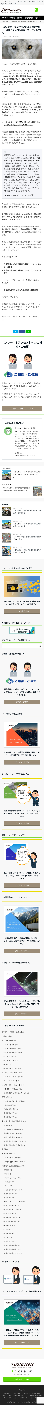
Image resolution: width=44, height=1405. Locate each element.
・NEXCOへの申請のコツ (12, 1089)
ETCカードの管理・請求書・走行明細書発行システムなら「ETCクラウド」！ (22, 18)
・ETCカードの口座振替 (12, 1158)
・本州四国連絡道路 (11, 1205)
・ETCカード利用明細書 (12, 1049)
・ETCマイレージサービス (13, 1077)
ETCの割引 (8, 1097)
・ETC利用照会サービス (12, 1053)
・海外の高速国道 (10, 1213)
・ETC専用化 (8, 1182)
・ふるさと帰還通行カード (13, 1190)
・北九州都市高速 (10, 1194)
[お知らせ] (7, 1036)
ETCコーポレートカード (13, 1085)
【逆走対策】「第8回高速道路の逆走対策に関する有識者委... (27, 551)
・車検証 (7, 1064)
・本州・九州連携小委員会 (13, 1137)
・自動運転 (8, 1229)
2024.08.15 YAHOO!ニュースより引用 (18, 195)
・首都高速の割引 (10, 1117)
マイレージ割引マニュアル (16, 1396)
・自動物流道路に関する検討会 (14, 1141)
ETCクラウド (16, 1393)
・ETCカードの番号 (10, 1045)
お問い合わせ (12, 1398)
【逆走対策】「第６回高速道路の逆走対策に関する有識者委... (27, 512)
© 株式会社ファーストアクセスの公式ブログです (22, 1402)
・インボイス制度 (10, 1056)
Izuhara (17, 37)
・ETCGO (7, 1170)
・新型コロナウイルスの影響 (14, 1202)
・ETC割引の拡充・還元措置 (14, 1101)
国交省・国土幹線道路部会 (14, 1121)
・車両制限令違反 (10, 1233)
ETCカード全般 (9, 1040)
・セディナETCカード (11, 1081)
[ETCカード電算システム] (13, 1032)
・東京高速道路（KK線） (12, 1209)
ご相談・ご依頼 (22, 702)
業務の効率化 (8, 1153)
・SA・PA (7, 1186)
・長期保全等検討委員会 (12, 1245)
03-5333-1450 (23, 1371)
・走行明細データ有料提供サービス (16, 1093)
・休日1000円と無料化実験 (13, 1129)
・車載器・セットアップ (12, 1068)
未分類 (5, 1149)
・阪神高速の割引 (10, 1113)
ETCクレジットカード (12, 1073)
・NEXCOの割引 (10, 1105)
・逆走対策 (7, 1237)
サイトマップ (35, 1398)
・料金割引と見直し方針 (12, 1133)
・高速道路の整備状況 (11, 1249)
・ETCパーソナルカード (12, 1178)
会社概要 (6, 1393)
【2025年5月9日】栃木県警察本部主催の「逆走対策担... (27, 538)
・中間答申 (7, 1125)
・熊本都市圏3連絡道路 (12, 1217)
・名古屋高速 (8, 1198)
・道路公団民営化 (9, 1241)
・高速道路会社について (12, 1253)
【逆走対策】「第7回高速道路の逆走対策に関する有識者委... (27, 525)
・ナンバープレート (10, 1060)
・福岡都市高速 (9, 1225)
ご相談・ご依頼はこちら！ (22, 408)
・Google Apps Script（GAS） (14, 1162)
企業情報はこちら (22, 1379)
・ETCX (7, 1174)
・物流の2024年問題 (11, 1221)
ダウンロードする (22, 762)
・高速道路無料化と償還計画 (14, 1145)
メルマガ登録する (22, 611)
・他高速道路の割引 (10, 1109)
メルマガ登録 (23, 1398)
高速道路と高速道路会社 (13, 1166)
